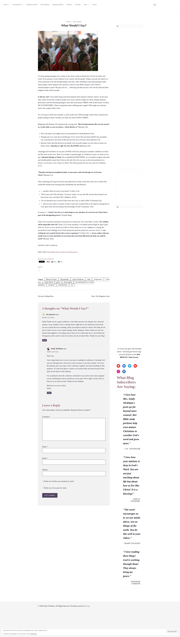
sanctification (62, 285)
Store (85, 4)
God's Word (49, 282)
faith (88, 279)
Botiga (87, 606)
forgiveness (98, 279)
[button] (117, 22)
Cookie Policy (33, 633)
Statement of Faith (32, 4)
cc (77, 252)
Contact (94, 4)
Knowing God (17, 4)
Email (45, 458)
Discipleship (64, 279)
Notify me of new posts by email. (55, 488)
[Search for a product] (155, 4)
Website (45, 470)
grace (58, 282)
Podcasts (69, 4)
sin (72, 285)
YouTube (78, 4)
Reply (44, 340)
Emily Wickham (77, 21)
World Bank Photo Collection (57, 252)
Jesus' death (68, 282)
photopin (73, 252)
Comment (46, 417)
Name (45, 447)
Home (5, 4)
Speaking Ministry (57, 4)
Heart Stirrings (45, 4)
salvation (51, 285)
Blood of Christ (51, 279)
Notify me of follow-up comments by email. (59, 481)
